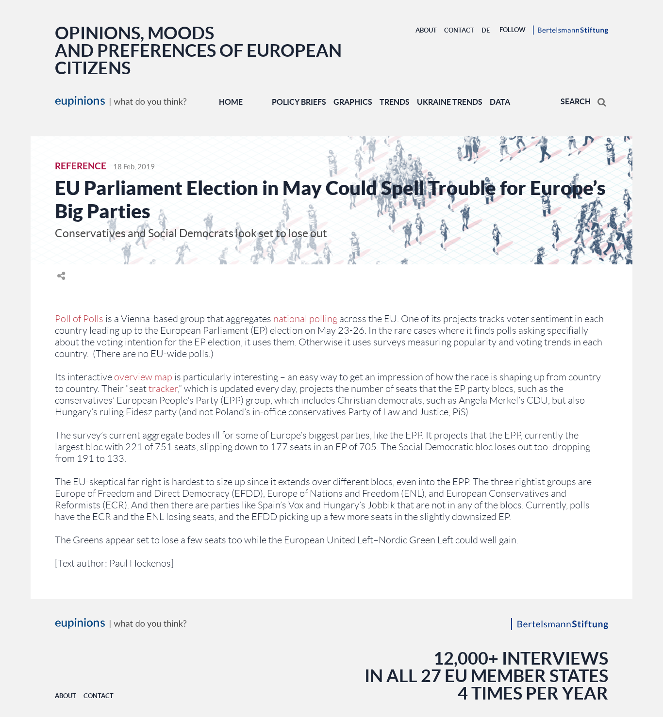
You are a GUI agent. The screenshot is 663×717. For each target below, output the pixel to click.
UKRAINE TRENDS (449, 102)
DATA (500, 102)
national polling (305, 318)
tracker (163, 388)
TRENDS (395, 102)
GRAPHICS (352, 102)
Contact (459, 30)
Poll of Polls (79, 318)
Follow (512, 29)
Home (231, 102)
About (426, 30)
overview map (143, 377)
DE (485, 30)
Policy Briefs (299, 102)
